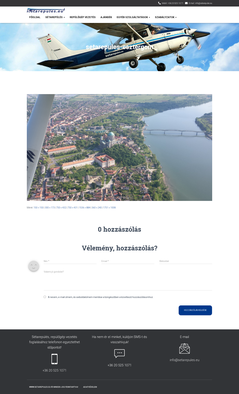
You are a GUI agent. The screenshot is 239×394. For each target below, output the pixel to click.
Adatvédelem (90, 387)
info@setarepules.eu (184, 360)
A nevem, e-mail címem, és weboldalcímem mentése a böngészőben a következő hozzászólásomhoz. (100, 297)
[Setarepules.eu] (45, 10)
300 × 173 (50, 207)
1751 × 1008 (109, 207)
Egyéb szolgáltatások (132, 17)
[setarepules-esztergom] (119, 147)
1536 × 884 (84, 207)
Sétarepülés (54, 17)
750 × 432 (61, 207)
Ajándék (106, 17)
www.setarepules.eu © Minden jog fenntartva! (53, 387)
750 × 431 (73, 207)
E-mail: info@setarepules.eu (200, 3)
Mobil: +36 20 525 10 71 (172, 3)
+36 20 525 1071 (54, 370)
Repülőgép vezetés (83, 17)
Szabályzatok (165, 17)
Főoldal (34, 17)
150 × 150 (38, 207)
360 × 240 (97, 207)
